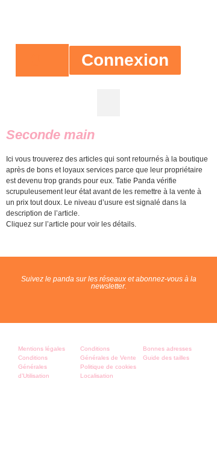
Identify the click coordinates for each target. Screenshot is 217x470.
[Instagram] (121, 304)
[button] (108, 102)
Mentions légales (41, 348)
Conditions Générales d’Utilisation (33, 366)
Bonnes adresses (167, 348)
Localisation (96, 375)
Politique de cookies (108, 366)
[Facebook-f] (96, 304)
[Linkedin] (146, 304)
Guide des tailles (166, 357)
